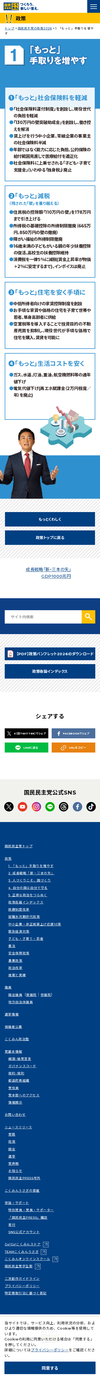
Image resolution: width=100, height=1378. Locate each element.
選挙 (11, 1156)
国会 (11, 1149)
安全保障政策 (18, 953)
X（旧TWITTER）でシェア (30, 733)
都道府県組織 (18, 1080)
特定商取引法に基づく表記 (26, 1293)
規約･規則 (16, 1073)
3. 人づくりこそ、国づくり (29, 880)
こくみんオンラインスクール (31, 1259)
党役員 (13, 1088)
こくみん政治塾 (17, 1039)
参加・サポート (17, 1203)
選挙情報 (12, 1014)
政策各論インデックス (50, 671)
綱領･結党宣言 (19, 1059)
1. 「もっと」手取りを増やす (31, 866)
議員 (8, 987)
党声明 (13, 1164)
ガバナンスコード (22, 1066)
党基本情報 (13, 1052)
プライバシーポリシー (22, 1286)
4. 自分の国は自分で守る (28, 888)
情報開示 (15, 1102)
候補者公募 (13, 1027)
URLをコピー (77, 747)
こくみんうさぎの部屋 (22, 1191)
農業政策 (15, 961)
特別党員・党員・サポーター (31, 1210)
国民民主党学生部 (23, 1266)
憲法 (11, 946)
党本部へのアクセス (23, 1095)
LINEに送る (30, 747)
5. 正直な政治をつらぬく (27, 895)
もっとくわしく (50, 519)
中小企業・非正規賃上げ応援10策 (34, 924)
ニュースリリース (18, 1127)
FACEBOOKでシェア (76, 733)
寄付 (11, 1225)
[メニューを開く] (93, 6)
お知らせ (15, 1171)
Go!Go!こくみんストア (27, 1244)
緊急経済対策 (18, 931)
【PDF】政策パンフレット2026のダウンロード (54, 655)
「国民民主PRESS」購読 (28, 1218)
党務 (11, 1134)
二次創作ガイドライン (22, 1279)
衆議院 (31, 995)
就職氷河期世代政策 (24, 917)
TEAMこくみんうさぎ (26, 1252)
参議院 (46, 995)
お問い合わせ (15, 1115)
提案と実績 (17, 975)
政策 (8, 859)
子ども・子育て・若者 (25, 939)
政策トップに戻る (50, 537)
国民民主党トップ (19, 846)
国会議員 (15, 995)
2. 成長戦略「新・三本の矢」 (31, 873)
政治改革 (15, 968)
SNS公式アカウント (24, 1232)
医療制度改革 (18, 910)
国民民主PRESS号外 (24, 1178)
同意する (50, 1368)
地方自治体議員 (20, 1002)
